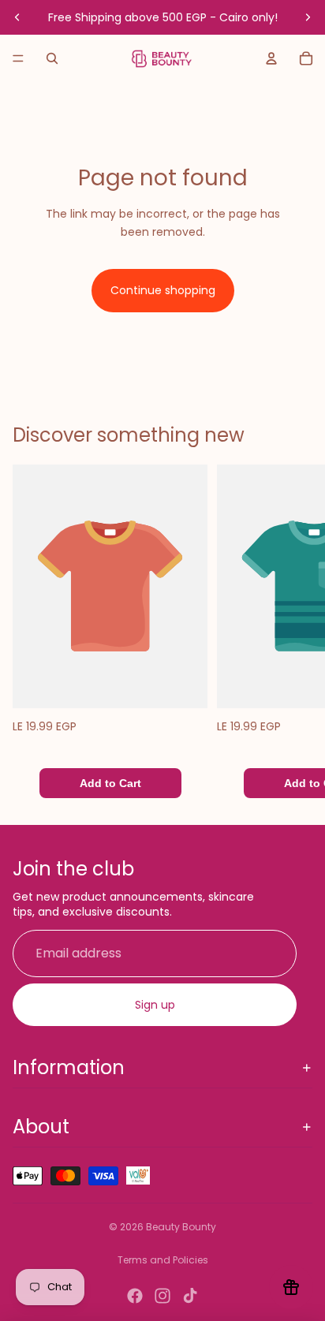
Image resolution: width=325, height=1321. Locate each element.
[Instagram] (162, 1295)
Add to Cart (110, 784)
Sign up (155, 1005)
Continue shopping (162, 290)
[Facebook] (134, 1295)
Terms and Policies (163, 1260)
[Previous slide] (17, 17)
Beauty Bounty (181, 1226)
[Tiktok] (190, 1295)
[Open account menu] (271, 58)
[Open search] (52, 58)
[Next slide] (307, 17)
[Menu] (18, 58)
